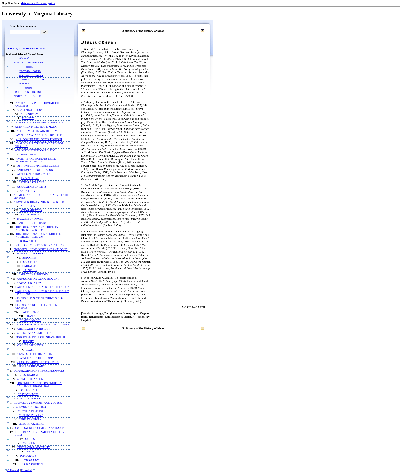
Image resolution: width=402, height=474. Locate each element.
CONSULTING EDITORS (31, 79)
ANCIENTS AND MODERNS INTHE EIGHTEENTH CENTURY (36, 160)
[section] (29, 67)
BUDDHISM (29, 257)
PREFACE (23, 83)
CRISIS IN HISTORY (30, 419)
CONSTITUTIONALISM (30, 379)
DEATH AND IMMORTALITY (33, 447)
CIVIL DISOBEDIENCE (30, 345)
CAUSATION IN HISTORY (33, 274)
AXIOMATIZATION (31, 210)
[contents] (29, 88)
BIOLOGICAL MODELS (30, 253)
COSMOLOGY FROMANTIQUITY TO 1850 (38, 402)
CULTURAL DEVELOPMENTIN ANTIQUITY (40, 428)
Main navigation (45, 3)
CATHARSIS (29, 266)
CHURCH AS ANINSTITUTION (34, 333)
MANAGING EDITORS (31, 75)
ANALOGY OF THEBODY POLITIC (35, 150)
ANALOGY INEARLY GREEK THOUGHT (39, 139)
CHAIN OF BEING (30, 312)
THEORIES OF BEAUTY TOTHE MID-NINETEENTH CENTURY (37, 228)
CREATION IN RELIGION (32, 411)
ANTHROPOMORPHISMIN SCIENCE (38, 165)
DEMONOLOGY (30, 460)
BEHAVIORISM (28, 241)
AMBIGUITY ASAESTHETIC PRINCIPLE (39, 135)
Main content (28, 3)
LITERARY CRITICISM (31, 423)
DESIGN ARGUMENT (31, 464)
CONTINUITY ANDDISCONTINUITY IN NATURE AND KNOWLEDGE (39, 384)
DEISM (31, 451)
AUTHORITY (28, 206)
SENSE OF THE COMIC (31, 366)
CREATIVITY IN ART (31, 415)
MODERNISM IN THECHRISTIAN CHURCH (40, 337)
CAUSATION (30, 270)
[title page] (24, 58)
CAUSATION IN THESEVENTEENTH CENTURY (42, 287)
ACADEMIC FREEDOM (30, 110)
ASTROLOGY (27, 191)
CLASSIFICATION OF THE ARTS (35, 358)
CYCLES (30, 439)
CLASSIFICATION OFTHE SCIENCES (38, 362)
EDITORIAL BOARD (30, 71)
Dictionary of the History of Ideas (25, 48)
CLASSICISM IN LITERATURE (34, 354)
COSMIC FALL (29, 390)
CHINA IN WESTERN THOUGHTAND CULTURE (42, 324)
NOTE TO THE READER (27, 96)
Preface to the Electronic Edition (29, 62)
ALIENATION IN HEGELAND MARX (36, 127)
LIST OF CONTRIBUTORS (28, 92)
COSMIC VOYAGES (28, 398)
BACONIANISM (30, 214)
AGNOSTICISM (29, 114)
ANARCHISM (28, 154)
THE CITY (28, 341)
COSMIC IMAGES (28, 394)
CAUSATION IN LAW (29, 283)
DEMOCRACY (28, 456)
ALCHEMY (28, 118)
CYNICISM (29, 443)
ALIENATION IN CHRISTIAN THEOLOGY (39, 122)
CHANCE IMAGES (30, 320)
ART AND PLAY (30, 178)
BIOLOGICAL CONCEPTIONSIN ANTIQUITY (39, 245)
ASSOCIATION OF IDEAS (31, 186)
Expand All (26, 470)
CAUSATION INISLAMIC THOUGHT (38, 278)
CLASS (30, 349)
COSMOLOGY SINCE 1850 (31, 407)
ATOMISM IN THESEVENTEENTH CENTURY (39, 202)
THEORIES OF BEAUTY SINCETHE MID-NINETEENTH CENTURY (39, 235)
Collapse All (13, 470)
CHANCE (31, 316)
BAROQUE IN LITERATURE (33, 223)
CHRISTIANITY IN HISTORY (33, 329)
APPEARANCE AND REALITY (34, 174)
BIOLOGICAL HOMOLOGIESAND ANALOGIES (40, 249)
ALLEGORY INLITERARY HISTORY (37, 131)
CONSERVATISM (28, 375)
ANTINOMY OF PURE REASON (35, 170)
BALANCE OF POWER (30, 219)
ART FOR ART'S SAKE (31, 182)
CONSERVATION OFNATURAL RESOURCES (39, 370)
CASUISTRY (30, 262)
